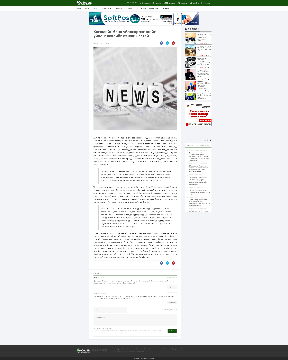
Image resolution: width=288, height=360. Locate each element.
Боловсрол (141, 8)
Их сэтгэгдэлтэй (204, 145)
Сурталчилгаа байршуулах (128, 351)
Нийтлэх (172, 331)
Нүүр (78, 8)
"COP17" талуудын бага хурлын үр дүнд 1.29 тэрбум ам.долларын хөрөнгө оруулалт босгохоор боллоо (204, 86)
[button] (175, 88)
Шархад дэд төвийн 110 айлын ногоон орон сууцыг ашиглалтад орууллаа (199, 192)
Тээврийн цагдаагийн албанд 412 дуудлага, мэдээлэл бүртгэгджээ (204, 96)
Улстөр (95, 8)
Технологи (159, 349)
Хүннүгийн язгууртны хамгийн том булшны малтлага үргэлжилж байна (204, 48)
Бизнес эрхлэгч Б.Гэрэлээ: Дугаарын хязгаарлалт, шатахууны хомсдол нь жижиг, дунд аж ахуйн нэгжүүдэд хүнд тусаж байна (199, 156)
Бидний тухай (116, 351)
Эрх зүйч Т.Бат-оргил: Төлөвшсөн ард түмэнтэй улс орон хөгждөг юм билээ (203, 73)
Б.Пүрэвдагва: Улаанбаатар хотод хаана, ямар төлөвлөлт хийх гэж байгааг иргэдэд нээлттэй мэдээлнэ (198, 168)
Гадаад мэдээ (167, 8)
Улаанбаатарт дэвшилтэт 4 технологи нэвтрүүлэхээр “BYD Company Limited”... (203, 61)
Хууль (86, 8)
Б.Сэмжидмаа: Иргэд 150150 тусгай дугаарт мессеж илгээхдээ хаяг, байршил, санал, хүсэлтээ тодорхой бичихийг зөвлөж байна (199, 180)
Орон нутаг (153, 8)
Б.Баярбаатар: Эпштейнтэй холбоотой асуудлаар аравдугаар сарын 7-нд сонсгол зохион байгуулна (199, 202)
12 (197, 23)
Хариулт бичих (172, 287)
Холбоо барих (140, 351)
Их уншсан (190, 145)
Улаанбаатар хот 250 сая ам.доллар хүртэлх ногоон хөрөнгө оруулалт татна (204, 37)
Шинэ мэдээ (192, 29)
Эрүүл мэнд (120, 8)
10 (192, 23)
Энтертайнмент (185, 349)
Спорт (130, 8)
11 (195, 23)
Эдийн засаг (107, 8)
